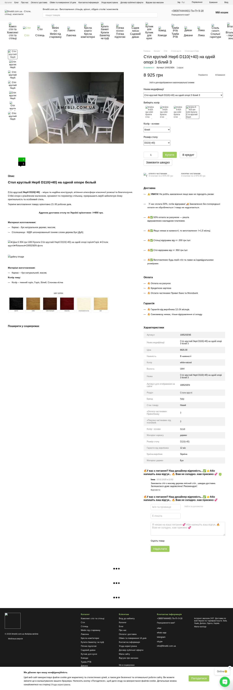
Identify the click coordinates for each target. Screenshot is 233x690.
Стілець (40, 35)
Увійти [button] (152, 82)
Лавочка (71, 35)
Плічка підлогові (120, 35)
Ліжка (201, 35)
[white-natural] (192, 112)
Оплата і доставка (39, 2)
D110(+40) (184, 441)
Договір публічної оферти (131, 2)
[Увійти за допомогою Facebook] (206, 506)
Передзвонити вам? (181, 15)
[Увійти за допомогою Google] (212, 506)
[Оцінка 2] (174, 541)
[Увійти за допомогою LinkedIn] (217, 506)
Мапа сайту (124, 654)
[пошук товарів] (155, 15)
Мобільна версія (15, 639)
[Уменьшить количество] (146, 155)
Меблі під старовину (55, 35)
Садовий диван (135, 35)
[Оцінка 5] (190, 541)
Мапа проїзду (200, 627)
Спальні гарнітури (215, 35)
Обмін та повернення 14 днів (63, 2)
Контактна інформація (88, 2)
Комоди (162, 35)
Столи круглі (186, 392)
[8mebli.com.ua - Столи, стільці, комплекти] (13, 620)
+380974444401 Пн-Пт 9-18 (188, 11)
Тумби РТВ (175, 35)
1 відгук (180, 68)
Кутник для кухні (149, 35)
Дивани (188, 35)
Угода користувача (109, 2)
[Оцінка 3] (179, 541)
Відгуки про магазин (155, 2)
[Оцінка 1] (169, 541)
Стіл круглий (15, 192)
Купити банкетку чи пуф (105, 35)
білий (182, 429)
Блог (16, 2)
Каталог (8, 2)
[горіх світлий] (164, 112)
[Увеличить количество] (156, 155)
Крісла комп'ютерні (88, 35)
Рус (183, 2)
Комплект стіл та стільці (12, 35)
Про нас (24, 2)
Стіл (26, 35)
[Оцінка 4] (185, 541)
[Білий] (178, 112)
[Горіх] (150, 112)
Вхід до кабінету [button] (127, 618)
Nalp (182, 399)
